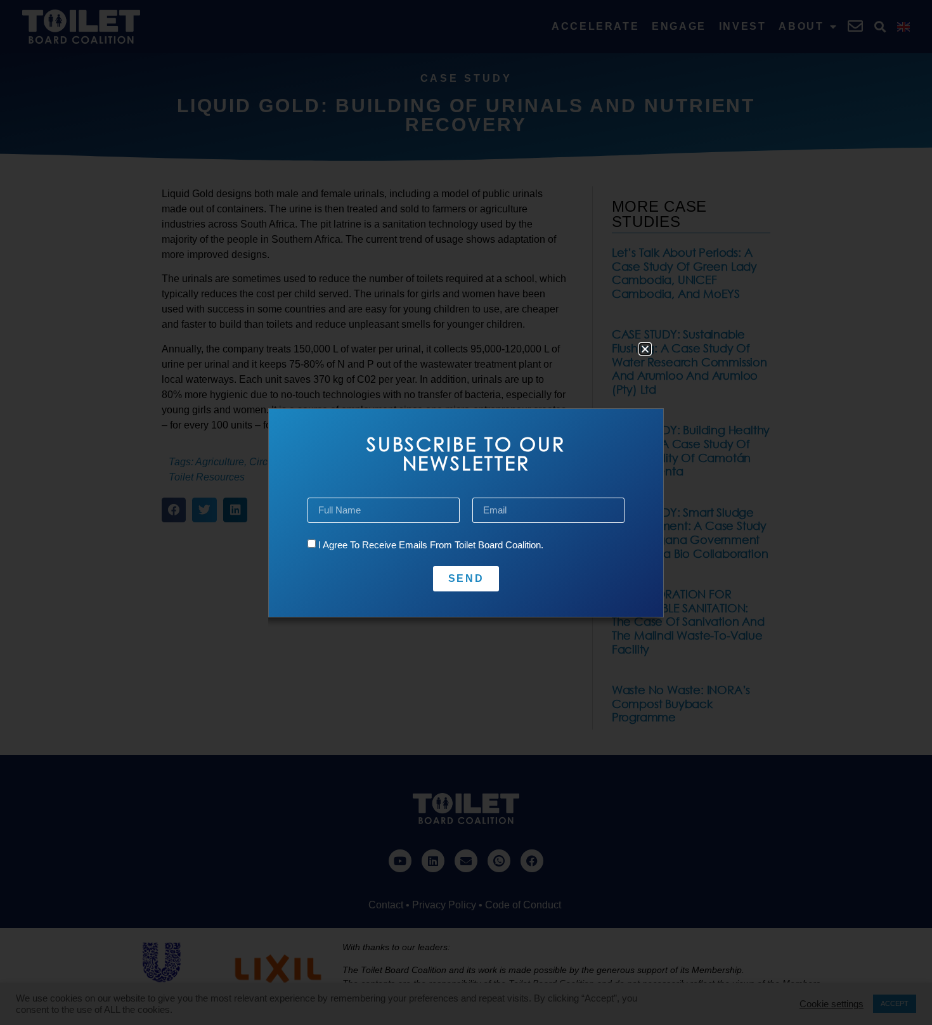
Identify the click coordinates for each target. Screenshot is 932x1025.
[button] (645, 349)
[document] (466, 512)
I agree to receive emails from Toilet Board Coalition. (430, 544)
